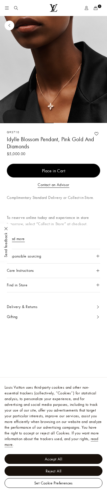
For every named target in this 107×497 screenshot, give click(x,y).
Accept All (53, 459)
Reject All (54, 471)
